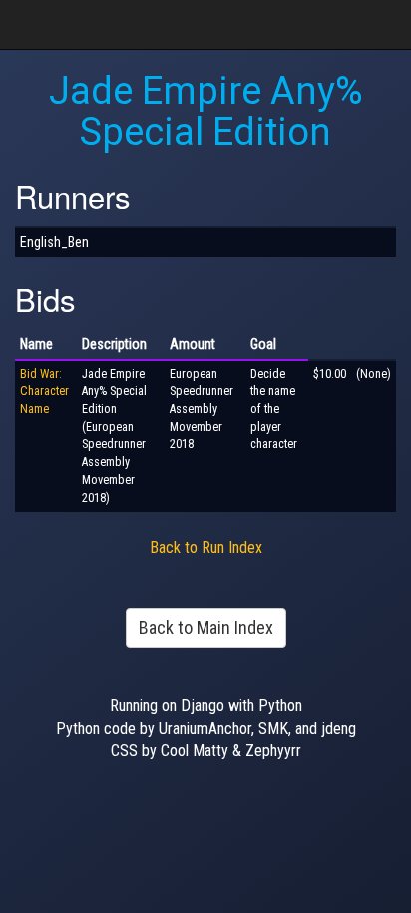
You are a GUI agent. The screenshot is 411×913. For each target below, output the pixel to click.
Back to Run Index (206, 547)
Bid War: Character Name (44, 391)
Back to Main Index (206, 627)
